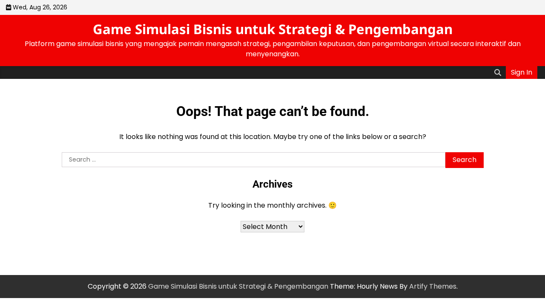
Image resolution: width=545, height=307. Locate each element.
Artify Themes (432, 286)
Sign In (521, 72)
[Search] (497, 72)
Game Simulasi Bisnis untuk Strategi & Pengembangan (273, 29)
